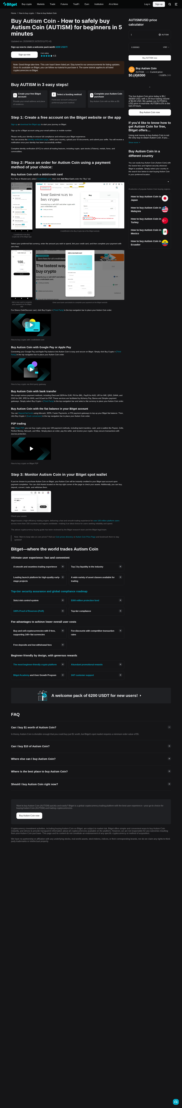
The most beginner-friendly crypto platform (35, 664)
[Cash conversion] (34, 416)
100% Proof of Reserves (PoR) (28, 611)
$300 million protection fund (85, 600)
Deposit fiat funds (25, 413)
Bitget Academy (21, 675)
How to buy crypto (26, 13)
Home (13, 13)
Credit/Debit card (44, 179)
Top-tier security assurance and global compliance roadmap (49, 591)
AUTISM (140, 72)
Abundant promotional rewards (87, 664)
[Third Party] (58, 310)
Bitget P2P (19, 428)
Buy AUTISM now (149, 58)
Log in (147, 4)
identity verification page (38, 139)
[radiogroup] (47, 55)
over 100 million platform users (106, 521)
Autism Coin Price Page (86, 537)
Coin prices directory (65, 537)
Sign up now (24, 54)
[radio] (42, 56)
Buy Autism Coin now (150, 112)
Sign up (159, 4)
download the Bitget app (30, 124)
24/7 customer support (82, 675)
